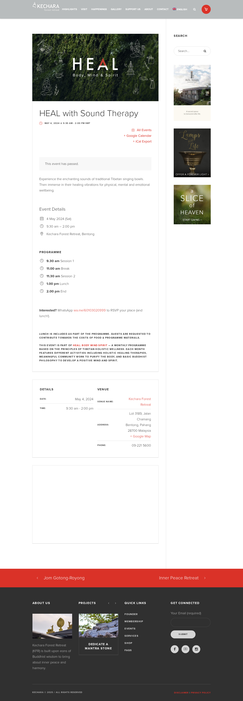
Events (130, 628)
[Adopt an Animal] (98, 625)
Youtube (185, 649)
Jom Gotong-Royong (64, 578)
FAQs (128, 650)
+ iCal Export (142, 141)
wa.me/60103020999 (90, 310)
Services (131, 635)
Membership (134, 621)
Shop (128, 643)
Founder (131, 614)
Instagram (196, 649)
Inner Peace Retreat (179, 578)
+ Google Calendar (137, 136)
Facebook (175, 649)
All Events (143, 130)
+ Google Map (140, 436)
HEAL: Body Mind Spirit (90, 345)
